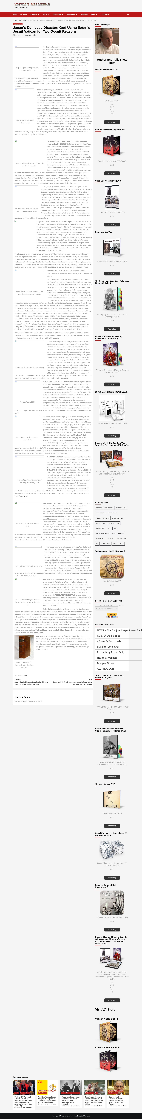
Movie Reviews (100, 528)
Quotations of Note (102, 533)
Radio (45, 14)
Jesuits (111, 523)
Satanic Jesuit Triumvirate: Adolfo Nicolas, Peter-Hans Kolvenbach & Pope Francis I (116, 1100)
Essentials (33, 14)
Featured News (18, 24)
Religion (121, 533)
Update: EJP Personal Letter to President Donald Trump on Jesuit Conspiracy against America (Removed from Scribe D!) (23, 1101)
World (121, 544)
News (109, 528)
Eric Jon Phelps (30, 35)
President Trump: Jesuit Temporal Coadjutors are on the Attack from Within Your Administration (47, 1099)
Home (15, 14)
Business (84, 14)
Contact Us (105, 14)
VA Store (23, 14)
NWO (115, 528)
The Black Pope (122, 538)
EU (125, 508)
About (93, 14)
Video (114, 544)
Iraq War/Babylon (118, 518)
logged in (26, 701)
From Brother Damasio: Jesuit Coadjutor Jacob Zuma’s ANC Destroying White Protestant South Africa (94, 1100)
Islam (98, 523)
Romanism (99, 538)
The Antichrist (109, 538)
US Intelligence (105, 544)
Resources (71, 14)
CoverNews (77, 1116)
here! (26, 496)
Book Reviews (109, 508)
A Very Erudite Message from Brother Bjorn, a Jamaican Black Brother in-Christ (31, 682)
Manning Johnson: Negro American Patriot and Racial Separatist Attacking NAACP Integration (71, 1100)
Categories (57, 14)
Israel (104, 523)
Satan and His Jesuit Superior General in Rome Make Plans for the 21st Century (72, 682)
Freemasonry (112, 513)
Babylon (99, 508)
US (97, 544)
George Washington (102, 518)
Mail (118, 523)
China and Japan (22, 675)
